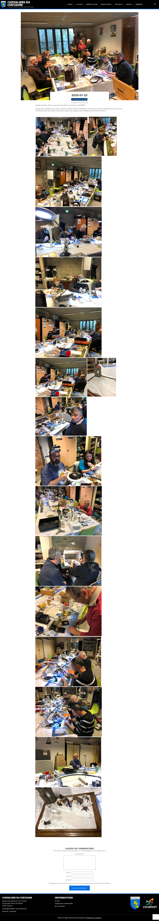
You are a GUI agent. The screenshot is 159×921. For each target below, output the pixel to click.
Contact (129, 4)
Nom (68, 873)
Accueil (70, 4)
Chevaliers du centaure (18, 3)
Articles (118, 4)
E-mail (68, 876)
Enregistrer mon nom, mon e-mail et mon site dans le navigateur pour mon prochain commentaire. (80, 883)
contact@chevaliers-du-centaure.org (14, 909)
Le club (78, 4)
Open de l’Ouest (106, 4)
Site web (68, 880)
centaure (85, 102)
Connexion (139, 4)
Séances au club (91, 4)
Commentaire (79, 854)
